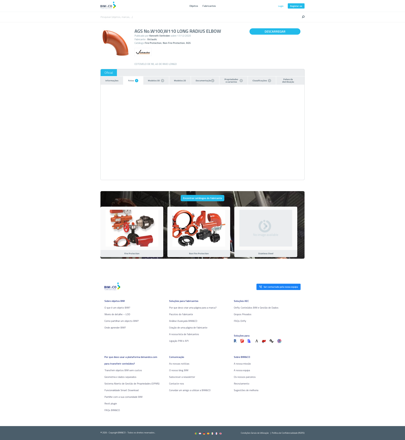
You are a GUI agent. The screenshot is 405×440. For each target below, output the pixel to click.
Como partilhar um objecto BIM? (121, 321)
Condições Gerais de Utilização (255, 432)
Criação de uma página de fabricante (188, 327)
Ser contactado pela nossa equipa (281, 286)
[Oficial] (109, 72)
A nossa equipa (242, 370)
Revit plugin (110, 403)
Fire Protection (153, 43)
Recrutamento (241, 383)
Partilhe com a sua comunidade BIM (123, 397)
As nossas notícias (179, 363)
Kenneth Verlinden (159, 35)
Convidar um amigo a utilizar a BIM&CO (190, 390)
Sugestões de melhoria (246, 390)
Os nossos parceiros (245, 377)
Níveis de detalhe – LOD (117, 314)
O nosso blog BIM (178, 370)
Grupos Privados (242, 314)
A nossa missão (242, 363)
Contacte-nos (176, 383)
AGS (188, 43)
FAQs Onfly (240, 321)
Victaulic (152, 39)
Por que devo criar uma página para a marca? (193, 307)
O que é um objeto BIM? (117, 307)
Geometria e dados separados (120, 377)
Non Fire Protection (174, 43)
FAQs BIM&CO (112, 410)
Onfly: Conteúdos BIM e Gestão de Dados (256, 307)
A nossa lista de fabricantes (184, 334)
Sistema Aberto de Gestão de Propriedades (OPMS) (131, 383)
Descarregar (275, 31)
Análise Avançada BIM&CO (183, 321)
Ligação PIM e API (179, 341)
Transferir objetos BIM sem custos (123, 370)
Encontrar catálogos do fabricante (202, 198)
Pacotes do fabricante (181, 314)
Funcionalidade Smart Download (121, 390)
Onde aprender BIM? (115, 327)
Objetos (193, 6)
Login (281, 6)
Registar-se (296, 6)
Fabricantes (209, 6)
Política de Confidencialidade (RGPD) (288, 432)
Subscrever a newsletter (182, 377)
